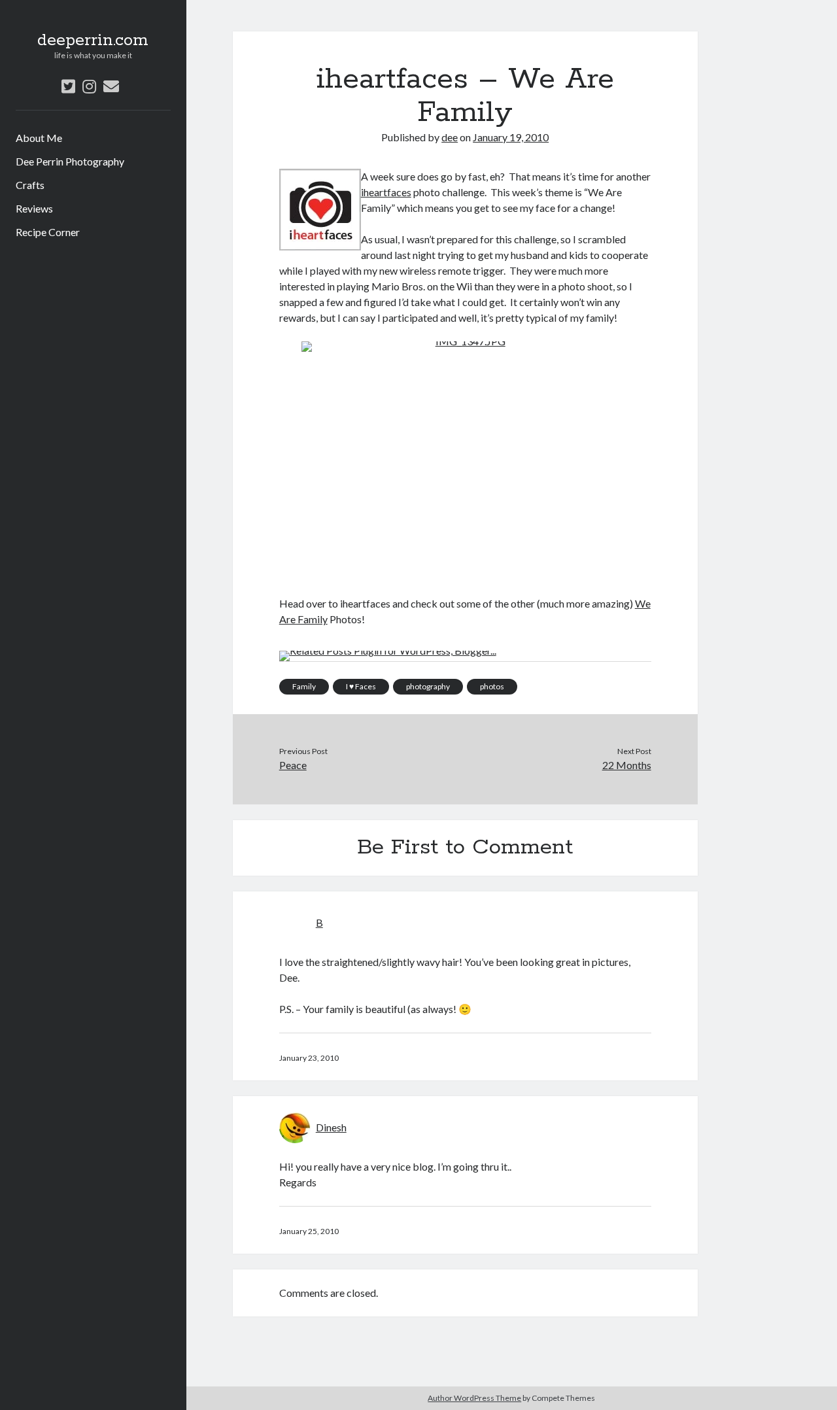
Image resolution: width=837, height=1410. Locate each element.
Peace (293, 765)
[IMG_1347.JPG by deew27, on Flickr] (465, 452)
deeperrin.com (92, 40)
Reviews (34, 208)
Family (304, 686)
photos (492, 686)
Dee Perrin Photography (70, 161)
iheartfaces (386, 192)
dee (449, 137)
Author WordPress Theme (474, 1398)
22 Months (626, 765)
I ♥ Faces (361, 686)
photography (428, 686)
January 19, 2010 (511, 137)
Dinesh (331, 1127)
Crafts (30, 185)
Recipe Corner (48, 232)
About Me (39, 137)
